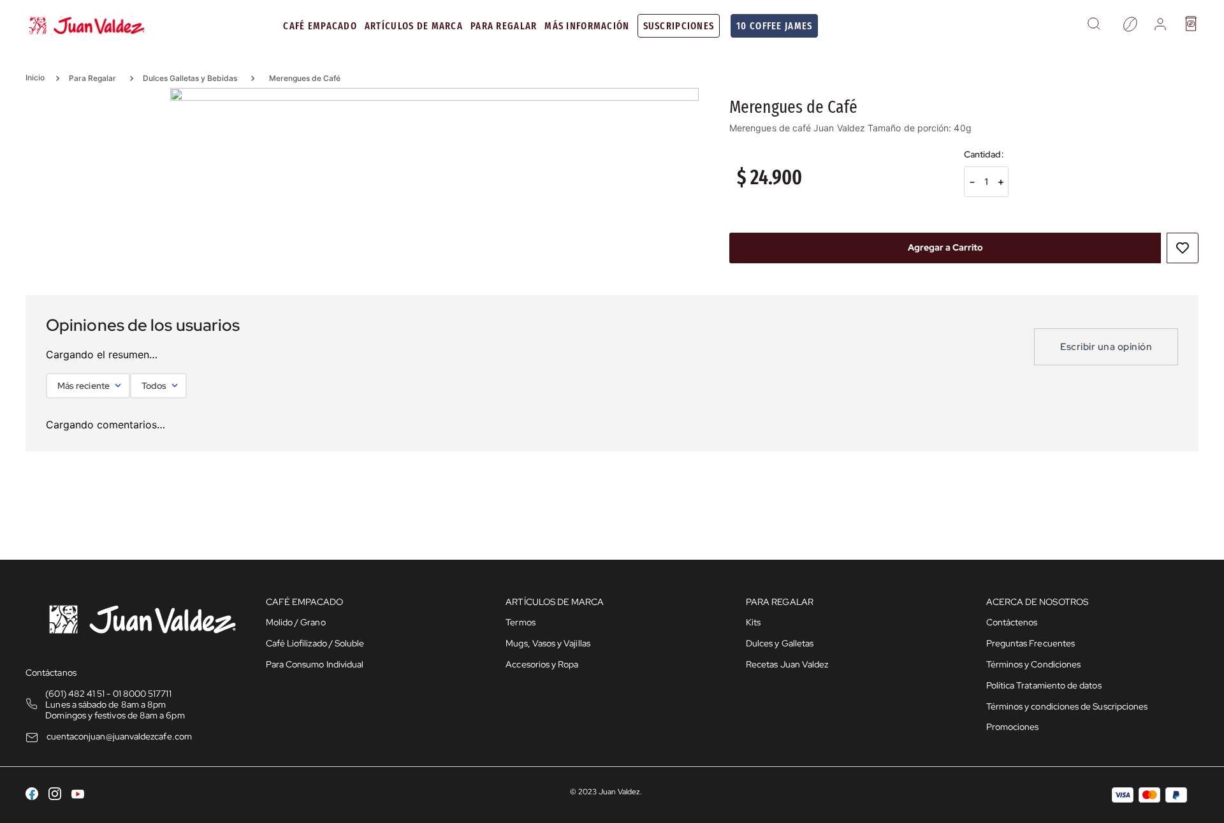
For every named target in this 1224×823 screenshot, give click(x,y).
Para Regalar (92, 78)
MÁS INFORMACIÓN (586, 26)
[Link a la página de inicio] (39, 77)
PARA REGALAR (503, 26)
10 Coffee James (774, 26)
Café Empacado (320, 26)
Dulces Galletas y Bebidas (190, 78)
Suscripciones (679, 26)
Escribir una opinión (1106, 346)
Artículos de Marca (414, 26)
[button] (1094, 25)
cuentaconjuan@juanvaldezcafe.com (119, 736)
